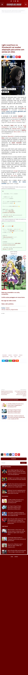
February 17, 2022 (6, 216)
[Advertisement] (14, 29)
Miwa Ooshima (16, 121)
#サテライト (15, 206)
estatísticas (15, 355)
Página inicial (4, 10)
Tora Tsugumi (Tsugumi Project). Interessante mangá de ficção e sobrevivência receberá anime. (14, 411)
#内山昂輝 (12, 230)
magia (15, 356)
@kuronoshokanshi (7, 237)
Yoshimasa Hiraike (16, 117)
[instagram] (13, 1)
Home (12, 556)
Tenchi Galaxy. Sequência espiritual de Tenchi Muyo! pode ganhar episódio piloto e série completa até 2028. (16, 417)
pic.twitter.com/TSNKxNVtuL (8, 212)
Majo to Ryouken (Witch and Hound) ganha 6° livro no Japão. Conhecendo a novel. (17, 551)
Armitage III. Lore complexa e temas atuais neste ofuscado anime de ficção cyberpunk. (17, 478)
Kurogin (15, 171)
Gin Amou (14, 175)
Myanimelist (14, 309)
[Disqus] (13, 332)
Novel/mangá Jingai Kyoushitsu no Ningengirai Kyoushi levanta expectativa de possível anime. (17, 539)
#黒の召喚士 (11, 211)
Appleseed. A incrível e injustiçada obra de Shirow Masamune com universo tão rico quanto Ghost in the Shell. (16, 492)
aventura (10, 355)
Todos (19, 356)
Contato (16, 556)
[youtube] (17, 1)
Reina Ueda (17, 131)
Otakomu (8, 309)
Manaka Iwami (16, 128)
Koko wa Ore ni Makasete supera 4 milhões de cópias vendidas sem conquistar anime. (15, 545)
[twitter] (11, 1)
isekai (11, 356)
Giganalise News (5, 356)
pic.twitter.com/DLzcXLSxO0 (8, 245)
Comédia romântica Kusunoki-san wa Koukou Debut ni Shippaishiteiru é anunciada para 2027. (15, 405)
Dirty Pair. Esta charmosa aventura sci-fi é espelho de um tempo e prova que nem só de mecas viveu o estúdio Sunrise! (17, 485)
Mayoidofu (11, 136)
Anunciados (9, 10)
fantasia (20, 355)
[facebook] (15, 1)
